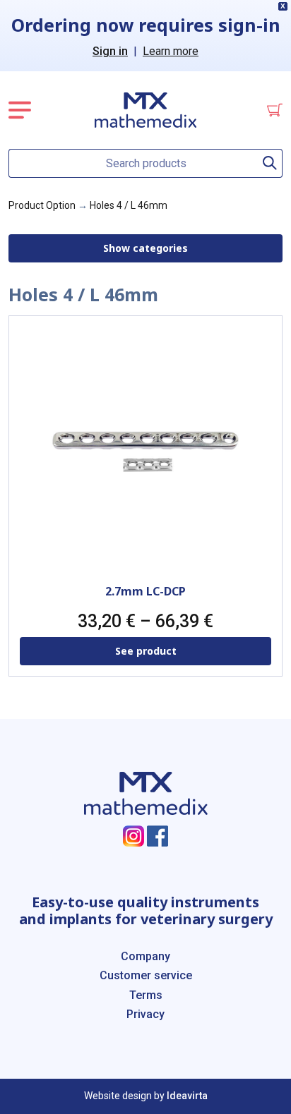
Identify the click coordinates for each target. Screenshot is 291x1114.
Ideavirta (187, 1095)
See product (146, 651)
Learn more (170, 51)
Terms (145, 995)
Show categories (145, 248)
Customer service (146, 975)
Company (145, 956)
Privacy (145, 1014)
